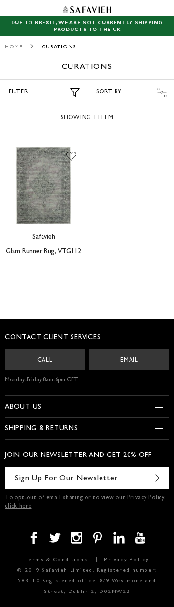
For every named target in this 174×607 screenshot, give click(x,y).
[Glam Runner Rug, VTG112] (43, 185)
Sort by (108, 92)
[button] (71, 156)
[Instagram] (76, 538)
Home (14, 47)
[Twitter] (55, 538)
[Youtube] (140, 538)
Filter (19, 92)
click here (18, 507)
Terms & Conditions (56, 559)
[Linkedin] (119, 538)
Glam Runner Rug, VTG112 (43, 251)
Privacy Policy (126, 559)
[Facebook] (34, 538)
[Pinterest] (97, 538)
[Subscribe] (157, 478)
